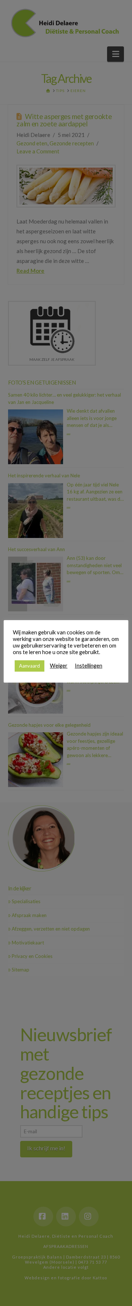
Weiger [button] (58, 665)
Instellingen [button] (88, 665)
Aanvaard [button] (29, 666)
